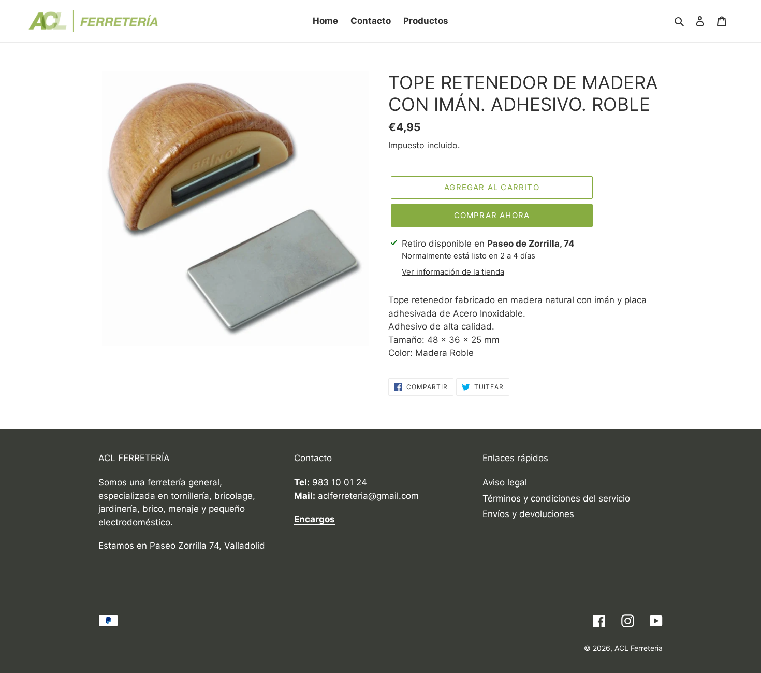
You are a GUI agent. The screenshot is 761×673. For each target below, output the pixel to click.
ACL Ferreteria (638, 647)
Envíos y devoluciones (528, 514)
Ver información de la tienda (453, 272)
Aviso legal (504, 482)
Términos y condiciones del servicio (556, 498)
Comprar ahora (492, 215)
